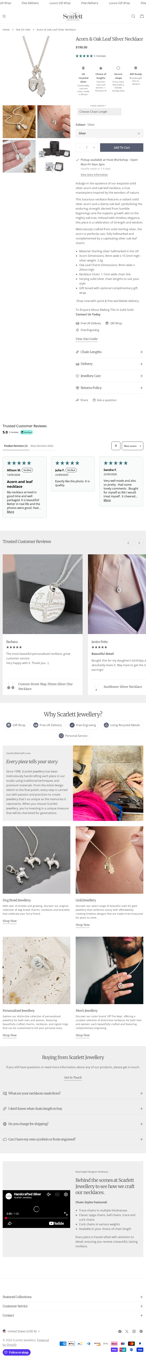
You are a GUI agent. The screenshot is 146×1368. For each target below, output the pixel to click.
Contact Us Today (88, 314)
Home (6, 29)
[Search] (133, 16)
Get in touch (73, 1077)
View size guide (87, 339)
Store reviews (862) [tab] (41, 445)
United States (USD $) (22, 1331)
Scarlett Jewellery (24, 1340)
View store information (94, 174)
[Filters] (115, 446)
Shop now (10, 921)
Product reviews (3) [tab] (16, 445)
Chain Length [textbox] (98, 105)
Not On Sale (23, 29)
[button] (84, 56)
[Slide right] (139, 543)
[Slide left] (128, 543)
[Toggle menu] (4, 16)
